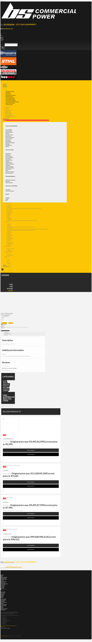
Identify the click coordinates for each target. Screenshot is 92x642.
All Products (8, 327)
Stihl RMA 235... (6, 470)
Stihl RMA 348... (6, 502)
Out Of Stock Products (20, 327)
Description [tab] (6, 332)
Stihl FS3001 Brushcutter (8, 438)
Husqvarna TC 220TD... (7, 533)
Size (1, 317)
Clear (3, 317)
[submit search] (2, 47)
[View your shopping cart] (2, 270)
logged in (7, 370)
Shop (11, 286)
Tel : (7, 24)
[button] (25, 82)
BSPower (2, 328)
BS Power (10, 288)
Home (11, 284)
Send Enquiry (30, 454)
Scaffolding (24, 327)
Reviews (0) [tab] (6, 334)
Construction (15, 327)
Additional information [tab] (7, 333)
